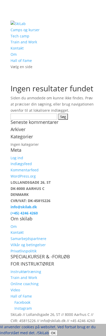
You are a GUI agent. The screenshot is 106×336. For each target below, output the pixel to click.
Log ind (17, 157)
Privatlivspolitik (24, 251)
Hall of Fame (21, 60)
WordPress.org (23, 176)
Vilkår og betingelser (28, 244)
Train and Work (24, 41)
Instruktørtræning (26, 271)
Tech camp (20, 36)
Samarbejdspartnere (28, 238)
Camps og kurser (25, 29)
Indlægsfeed (21, 163)
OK (53, 333)
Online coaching (25, 283)
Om (14, 54)
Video (15, 289)
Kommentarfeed (25, 169)
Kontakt (17, 48)
